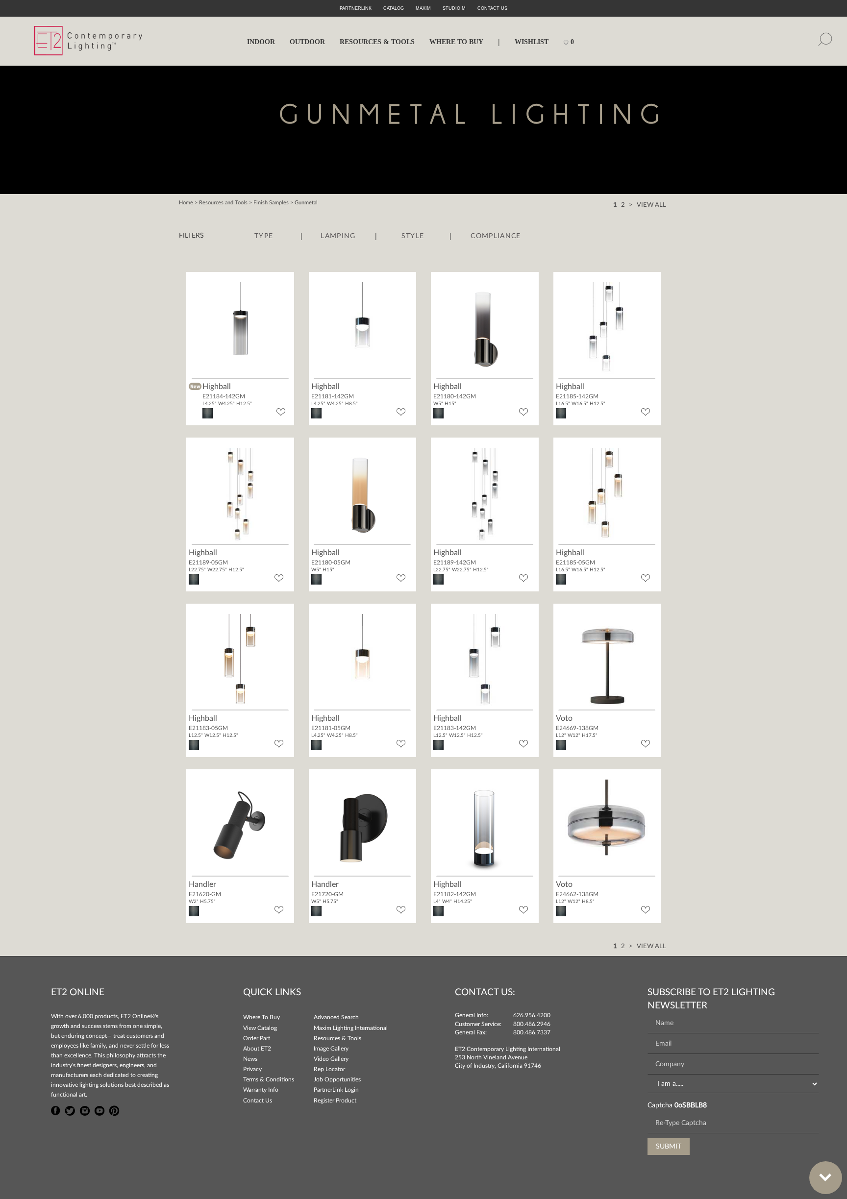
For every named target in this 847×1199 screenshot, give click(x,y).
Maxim (423, 8)
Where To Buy (261, 1017)
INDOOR (261, 42)
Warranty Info (260, 1090)
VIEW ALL (651, 205)
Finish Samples (271, 202)
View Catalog (260, 1028)
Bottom (825, 1177)
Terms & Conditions (268, 1079)
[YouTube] (99, 1109)
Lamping (338, 236)
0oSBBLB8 (690, 1105)
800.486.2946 (531, 1024)
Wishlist (531, 42)
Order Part (256, 1038)
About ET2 (257, 1049)
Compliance (496, 236)
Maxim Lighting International (351, 1028)
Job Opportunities (337, 1079)
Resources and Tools (223, 202)
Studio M (454, 8)
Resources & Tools (337, 1038)
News (250, 1059)
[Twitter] (70, 1109)
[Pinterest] (114, 1109)
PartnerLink (356, 8)
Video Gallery (331, 1059)
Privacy (252, 1069)
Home (186, 202)
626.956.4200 (531, 1015)
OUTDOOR (307, 42)
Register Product (335, 1100)
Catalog (393, 8)
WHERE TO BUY (456, 42)
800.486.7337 (531, 1032)
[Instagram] (84, 1109)
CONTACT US (492, 8)
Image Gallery (331, 1049)
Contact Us (257, 1100)
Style (412, 236)
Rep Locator (329, 1069)
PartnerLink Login (336, 1090)
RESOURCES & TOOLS (377, 42)
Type (263, 236)
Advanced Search (336, 1017)
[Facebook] (56, 1109)
